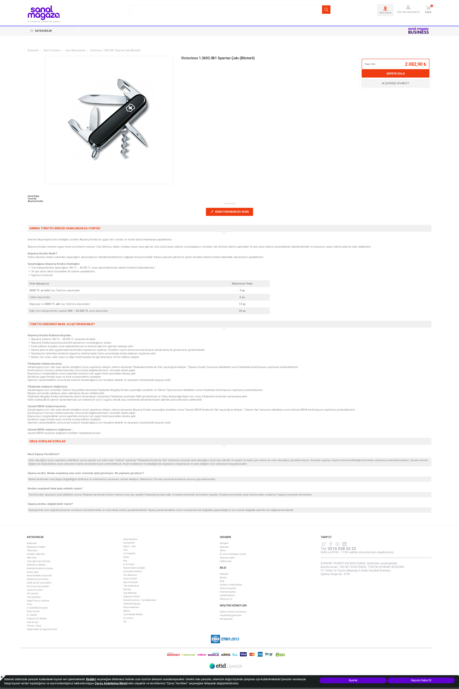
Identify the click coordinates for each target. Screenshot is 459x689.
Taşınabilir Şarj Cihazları (38, 561)
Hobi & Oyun (33, 622)
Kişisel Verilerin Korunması (233, 612)
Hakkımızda (225, 561)
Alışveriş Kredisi (35, 201)
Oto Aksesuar (130, 575)
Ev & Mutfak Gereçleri (37, 608)
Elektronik (32, 543)
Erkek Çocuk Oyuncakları (39, 583)
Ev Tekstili (32, 615)
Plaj (125, 560)
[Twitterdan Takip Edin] (324, 544)
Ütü (125, 621)
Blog (222, 581)
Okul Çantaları (34, 597)
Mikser (126, 611)
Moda (126, 557)
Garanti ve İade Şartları (231, 584)
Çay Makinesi (130, 593)
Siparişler (224, 547)
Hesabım (224, 543)
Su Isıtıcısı (128, 618)
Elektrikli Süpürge (131, 603)
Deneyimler (129, 543)
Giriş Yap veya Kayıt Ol (408, 12)
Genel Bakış (33, 196)
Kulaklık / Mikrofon (36, 554)
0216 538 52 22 (342, 548)
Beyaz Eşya (32, 572)
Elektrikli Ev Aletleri (36, 565)
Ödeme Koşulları (228, 588)
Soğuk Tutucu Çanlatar (38, 600)
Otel (125, 550)
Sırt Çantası (32, 593)
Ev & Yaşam (129, 564)
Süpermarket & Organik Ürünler (42, 629)
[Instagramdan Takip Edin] (337, 544)
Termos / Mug (34, 626)
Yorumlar (32, 198)
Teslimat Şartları (228, 592)
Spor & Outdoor (130, 582)
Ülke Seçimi (385, 12)
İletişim (223, 577)
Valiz (29, 604)
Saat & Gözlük (130, 578)
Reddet (91, 679)
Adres (223, 550)
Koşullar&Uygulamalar (231, 615)
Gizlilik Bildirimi (227, 595)
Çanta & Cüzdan (35, 590)
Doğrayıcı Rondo (131, 596)
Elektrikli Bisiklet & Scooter (40, 568)
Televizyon (32, 550)
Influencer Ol (226, 599)
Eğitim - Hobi (129, 546)
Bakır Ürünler (33, 611)
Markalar (224, 574)
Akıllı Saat (32, 557)
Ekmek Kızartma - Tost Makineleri (139, 600)
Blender (127, 589)
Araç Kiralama (130, 539)
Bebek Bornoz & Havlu (38, 579)
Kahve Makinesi (131, 607)
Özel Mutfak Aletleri (133, 614)
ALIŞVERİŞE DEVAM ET (395, 83)
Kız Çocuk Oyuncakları (38, 586)
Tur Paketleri (129, 553)
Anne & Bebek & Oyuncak (39, 575)
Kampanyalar (226, 619)
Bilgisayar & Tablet (36, 547)
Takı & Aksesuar (131, 586)
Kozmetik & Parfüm (132, 571)
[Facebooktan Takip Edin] (331, 544)
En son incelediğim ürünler (233, 554)
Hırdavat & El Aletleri (37, 618)
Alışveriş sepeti (227, 557)
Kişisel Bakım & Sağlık (134, 568)
